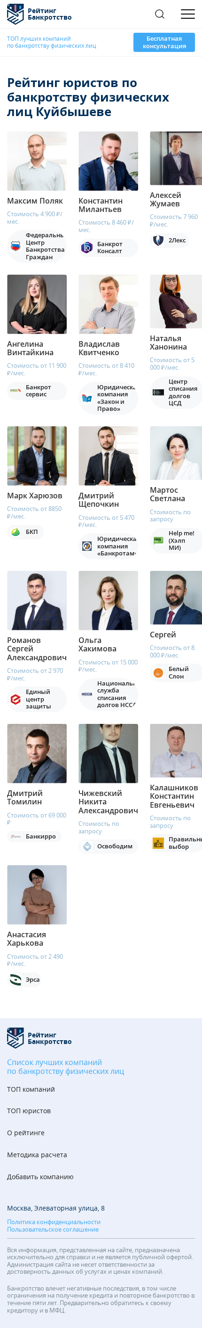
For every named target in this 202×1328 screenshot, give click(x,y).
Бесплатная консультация (164, 42)
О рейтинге (26, 1133)
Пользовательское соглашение (53, 1229)
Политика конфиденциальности (54, 1222)
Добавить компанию (40, 1177)
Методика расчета (37, 1155)
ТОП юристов (29, 1111)
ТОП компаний (31, 1090)
